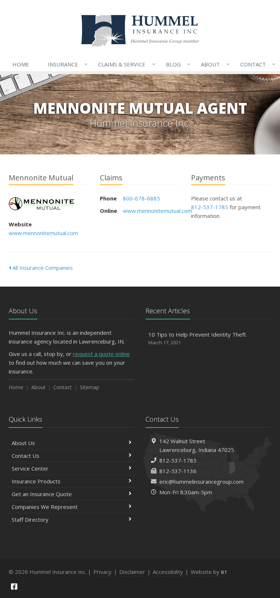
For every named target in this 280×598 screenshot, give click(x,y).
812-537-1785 (209, 207)
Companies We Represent (45, 506)
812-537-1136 (178, 471)
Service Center (30, 468)
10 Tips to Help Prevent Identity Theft (197, 338)
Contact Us (25, 455)
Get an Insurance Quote (42, 494)
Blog (176, 64)
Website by (209, 571)
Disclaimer (132, 571)
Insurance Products (36, 481)
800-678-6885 (141, 198)
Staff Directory (30, 519)
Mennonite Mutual (41, 204)
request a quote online (101, 353)
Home (20, 64)
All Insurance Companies (42, 267)
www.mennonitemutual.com (43, 233)
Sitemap (89, 387)
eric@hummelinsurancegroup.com (201, 481)
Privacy (102, 571)
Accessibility (168, 571)
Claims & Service (124, 64)
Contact (256, 64)
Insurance (66, 64)
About (213, 64)
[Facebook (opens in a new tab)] (14, 586)
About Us (23, 442)
